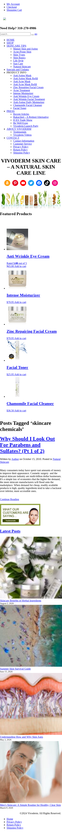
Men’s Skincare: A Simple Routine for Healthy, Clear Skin (30, 805)
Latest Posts (10, 531)
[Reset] (32, 34)
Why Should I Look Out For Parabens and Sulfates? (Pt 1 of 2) (27, 445)
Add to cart (20, 266)
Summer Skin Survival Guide (15, 668)
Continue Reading (9, 499)
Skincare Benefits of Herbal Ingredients (20, 600)
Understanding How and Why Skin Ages (21, 736)
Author (15, 459)
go (36, 34)
